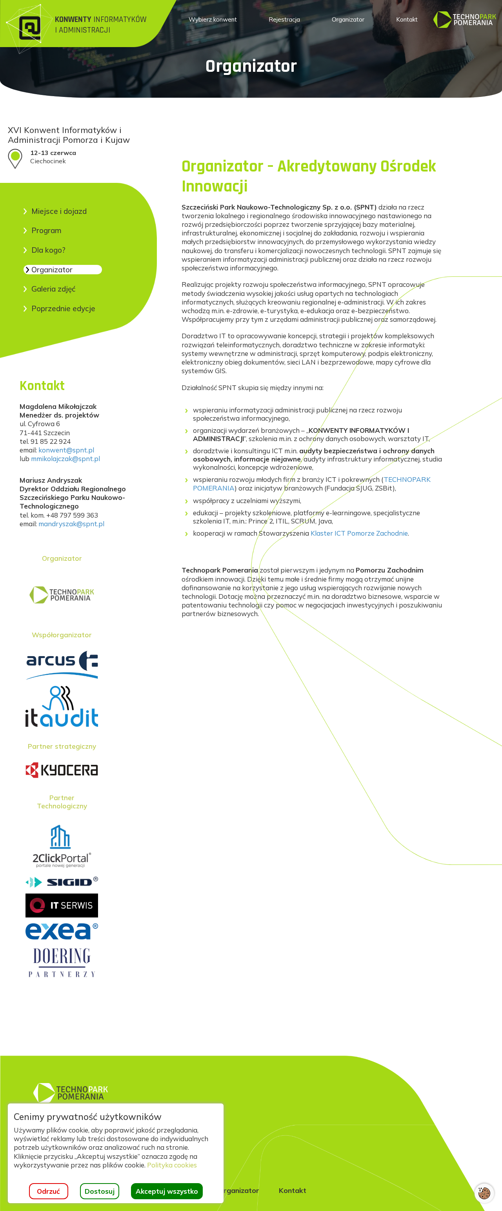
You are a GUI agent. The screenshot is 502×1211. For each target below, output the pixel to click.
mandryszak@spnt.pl (71, 524)
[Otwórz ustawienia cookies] (484, 1193)
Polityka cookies (172, 1165)
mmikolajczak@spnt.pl (65, 458)
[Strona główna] (464, 19)
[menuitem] (213, 19)
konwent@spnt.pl (66, 450)
